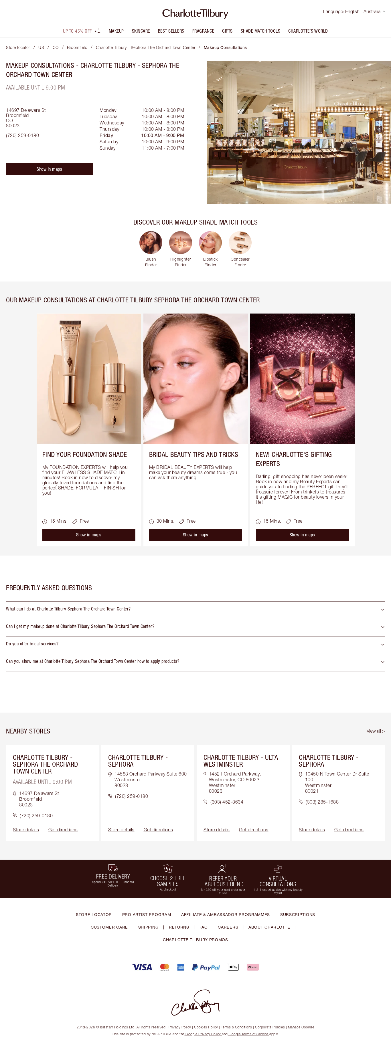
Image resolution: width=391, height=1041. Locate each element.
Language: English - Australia (351, 11)
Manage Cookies (301, 1027)
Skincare (141, 30)
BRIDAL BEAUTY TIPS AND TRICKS (193, 454)
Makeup (116, 30)
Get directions (63, 829)
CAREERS (228, 927)
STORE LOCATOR (94, 914)
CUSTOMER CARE (109, 927)
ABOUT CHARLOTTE (269, 927)
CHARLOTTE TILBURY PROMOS (195, 939)
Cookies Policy (206, 1027)
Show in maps (49, 169)
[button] (195, 610)
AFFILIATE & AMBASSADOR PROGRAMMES (225, 914)
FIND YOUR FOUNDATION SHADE (84, 454)
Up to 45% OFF (77, 30)
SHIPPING (148, 927)
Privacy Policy (180, 1027)
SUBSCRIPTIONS (297, 914)
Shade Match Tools (261, 30)
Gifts (227, 30)
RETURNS (179, 927)
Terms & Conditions (236, 1027)
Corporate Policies (270, 1027)
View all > (376, 730)
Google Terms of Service (249, 1034)
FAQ (204, 927)
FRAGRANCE (203, 30)
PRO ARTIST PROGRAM (146, 914)
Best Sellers (171, 30)
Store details (26, 829)
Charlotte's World (308, 30)
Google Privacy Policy (203, 1034)
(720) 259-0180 (22, 135)
